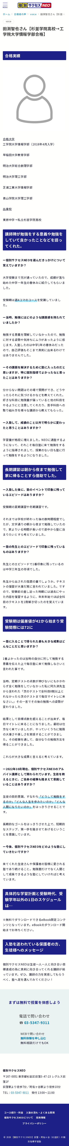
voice (8, 21)
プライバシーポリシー (34, 1123)
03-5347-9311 (37, 1022)
